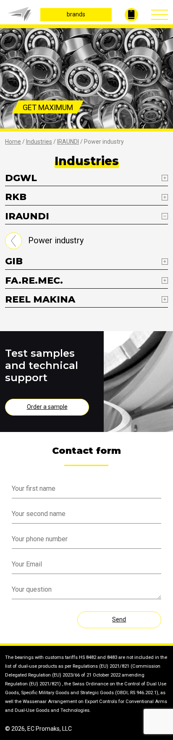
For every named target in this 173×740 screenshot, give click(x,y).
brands (76, 14)
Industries (39, 141)
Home (13, 141)
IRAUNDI (68, 141)
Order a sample (47, 406)
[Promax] (14, 13)
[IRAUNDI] (13, 240)
